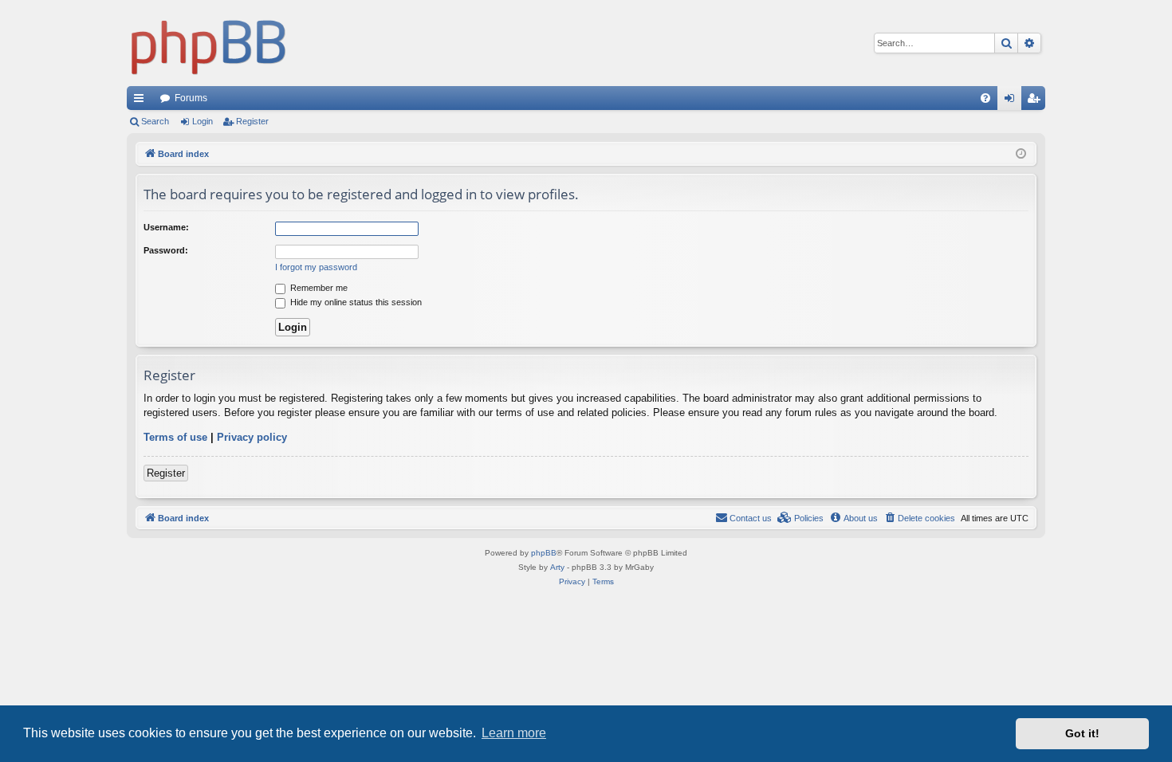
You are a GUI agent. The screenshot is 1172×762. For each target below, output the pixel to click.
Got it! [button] (1082, 733)
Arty (557, 567)
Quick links (142, 101)
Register (252, 121)
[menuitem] (985, 98)
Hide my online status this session (355, 302)
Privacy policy (252, 437)
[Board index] (209, 43)
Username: (166, 227)
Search (155, 121)
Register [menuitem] (1036, 101)
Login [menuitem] (1012, 101)
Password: (166, 250)
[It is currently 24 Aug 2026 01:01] (1021, 154)
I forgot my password (316, 267)
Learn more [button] (514, 733)
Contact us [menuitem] (751, 518)
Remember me (318, 288)
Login (202, 121)
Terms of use (175, 437)
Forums (191, 98)
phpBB (544, 552)
